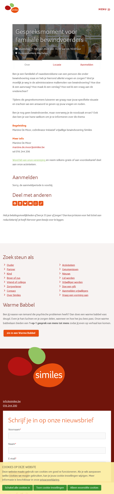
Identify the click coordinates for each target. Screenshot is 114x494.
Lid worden (68, 278)
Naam (12, 444)
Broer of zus (13, 278)
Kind (9, 273)
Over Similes (14, 295)
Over (27, 64)
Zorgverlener (14, 286)
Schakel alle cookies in (17, 487)
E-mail (12, 458)
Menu (103, 9)
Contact (11, 290)
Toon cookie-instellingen (50, 487)
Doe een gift (69, 286)
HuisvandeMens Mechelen (33, 53)
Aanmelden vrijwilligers (75, 290)
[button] (14, 203)
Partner (11, 269)
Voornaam (14, 429)
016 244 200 (10, 405)
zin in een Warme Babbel (21, 332)
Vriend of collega (16, 282)
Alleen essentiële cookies (84, 487)
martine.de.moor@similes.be (28, 147)
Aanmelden (86, 64)
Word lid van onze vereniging (29, 160)
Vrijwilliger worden (72, 282)
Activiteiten (68, 265)
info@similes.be (12, 401)
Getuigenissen (70, 269)
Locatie (57, 64)
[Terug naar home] (11, 9)
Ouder (10, 265)
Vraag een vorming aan (75, 295)
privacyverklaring (49, 479)
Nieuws (66, 273)
